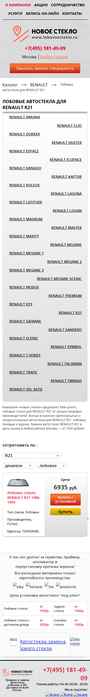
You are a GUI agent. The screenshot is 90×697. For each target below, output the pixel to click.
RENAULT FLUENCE (66, 159)
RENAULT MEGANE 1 (26, 253)
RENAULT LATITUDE (25, 202)
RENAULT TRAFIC (23, 372)
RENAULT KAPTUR (67, 176)
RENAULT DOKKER (24, 134)
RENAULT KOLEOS (24, 185)
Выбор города (54, 57)
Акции (41, 5)
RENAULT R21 (70, 312)
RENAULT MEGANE (66, 244)
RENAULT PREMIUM (65, 295)
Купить (65, 511)
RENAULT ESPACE (24, 151)
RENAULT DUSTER (67, 142)
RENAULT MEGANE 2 (64, 261)
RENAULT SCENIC (23, 338)
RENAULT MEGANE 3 (26, 270)
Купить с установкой (65, 499)
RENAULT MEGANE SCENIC (59, 278)
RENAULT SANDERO (65, 329)
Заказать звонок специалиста (45, 68)
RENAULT (39, 85)
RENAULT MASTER (66, 227)
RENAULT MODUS (24, 287)
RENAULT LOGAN (67, 210)
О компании (18, 5)
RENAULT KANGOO (25, 168)
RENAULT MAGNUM (25, 219)
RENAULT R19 (20, 304)
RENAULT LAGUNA (66, 193)
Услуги (15, 13)
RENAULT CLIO (69, 125)
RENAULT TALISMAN (65, 363)
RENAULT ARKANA (24, 117)
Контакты (72, 13)
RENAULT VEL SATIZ (25, 389)
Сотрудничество (68, 5)
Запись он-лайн (42, 13)
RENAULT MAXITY (24, 236)
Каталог (10, 85)
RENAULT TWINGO (66, 380)
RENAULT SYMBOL (66, 346)
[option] (45, 643)
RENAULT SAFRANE (25, 321)
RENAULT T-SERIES (24, 355)
